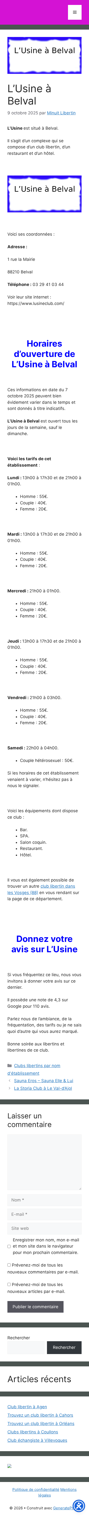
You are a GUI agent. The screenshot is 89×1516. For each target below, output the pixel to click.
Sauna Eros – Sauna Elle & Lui (43, 1080)
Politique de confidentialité (35, 1489)
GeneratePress (66, 1508)
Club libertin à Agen (27, 1406)
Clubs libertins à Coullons (32, 1431)
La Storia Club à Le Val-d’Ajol (43, 1088)
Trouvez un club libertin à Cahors (40, 1415)
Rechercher (18, 1337)
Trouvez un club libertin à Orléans (40, 1423)
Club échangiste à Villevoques (37, 1440)
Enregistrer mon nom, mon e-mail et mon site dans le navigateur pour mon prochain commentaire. (46, 1246)
